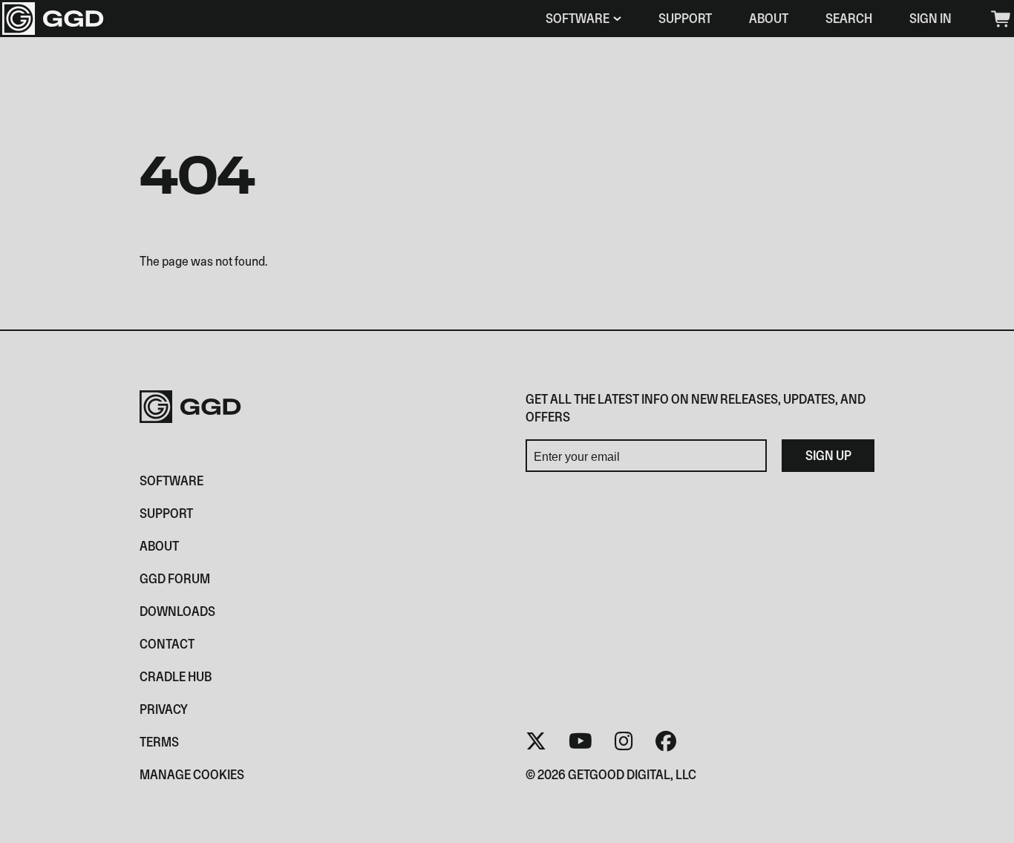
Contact (167, 644)
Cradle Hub (176, 676)
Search (848, 18)
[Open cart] (999, 18)
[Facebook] (665, 741)
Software (577, 18)
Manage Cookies (192, 774)
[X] (536, 741)
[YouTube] (580, 741)
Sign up (828, 455)
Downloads (177, 611)
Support (685, 18)
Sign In (930, 18)
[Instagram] (624, 741)
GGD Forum (175, 578)
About (768, 18)
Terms (159, 741)
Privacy (164, 709)
